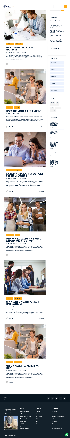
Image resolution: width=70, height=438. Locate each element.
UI (51, 110)
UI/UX (17, 235)
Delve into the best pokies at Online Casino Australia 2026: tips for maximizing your (57, 31)
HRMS (37, 418)
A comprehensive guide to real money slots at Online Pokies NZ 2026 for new (56, 26)
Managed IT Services (24, 418)
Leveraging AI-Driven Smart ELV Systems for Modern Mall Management (24, 174)
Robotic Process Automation (25, 416)
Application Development (24, 411)
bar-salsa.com (53, 62)
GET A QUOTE (58, 6)
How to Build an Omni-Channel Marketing (23, 111)
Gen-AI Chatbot (39, 416)
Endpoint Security (55, 411)
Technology (18, 44)
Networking (22, 423)
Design (57, 105)
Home (16, 6)
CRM (37, 421)
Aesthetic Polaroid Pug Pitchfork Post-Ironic (23, 366)
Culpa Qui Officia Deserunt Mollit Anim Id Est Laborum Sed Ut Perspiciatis (23, 239)
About (19, 6)
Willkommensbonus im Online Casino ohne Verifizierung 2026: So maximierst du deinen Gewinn (56, 21)
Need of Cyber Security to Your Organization (19, 48)
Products (28, 6)
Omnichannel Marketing (24, 428)
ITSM (37, 428)
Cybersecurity (34, 6)
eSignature (38, 411)
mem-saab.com (54, 76)
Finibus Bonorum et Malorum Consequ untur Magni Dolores (22, 303)
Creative (17, 107)
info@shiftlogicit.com (20, 1)
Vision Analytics (39, 413)
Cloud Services (23, 421)
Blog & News (46, 6)
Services (23, 6)
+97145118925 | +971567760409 (7, 1)
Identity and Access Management (58, 416)
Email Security (54, 421)
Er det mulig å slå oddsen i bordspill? (55, 36)
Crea (57, 102)
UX (54, 110)
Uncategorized (54, 90)
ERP (36, 426)
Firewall (53, 426)
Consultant (10, 44)
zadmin (11, 64)
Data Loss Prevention (56, 413)
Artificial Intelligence (24, 413)
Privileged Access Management (58, 418)
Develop (52, 107)
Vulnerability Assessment (57, 428)
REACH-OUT (40, 6)
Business (9, 107)
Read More (42, 126)
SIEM (53, 423)
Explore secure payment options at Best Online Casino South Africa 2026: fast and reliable (56, 40)
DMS (37, 423)
